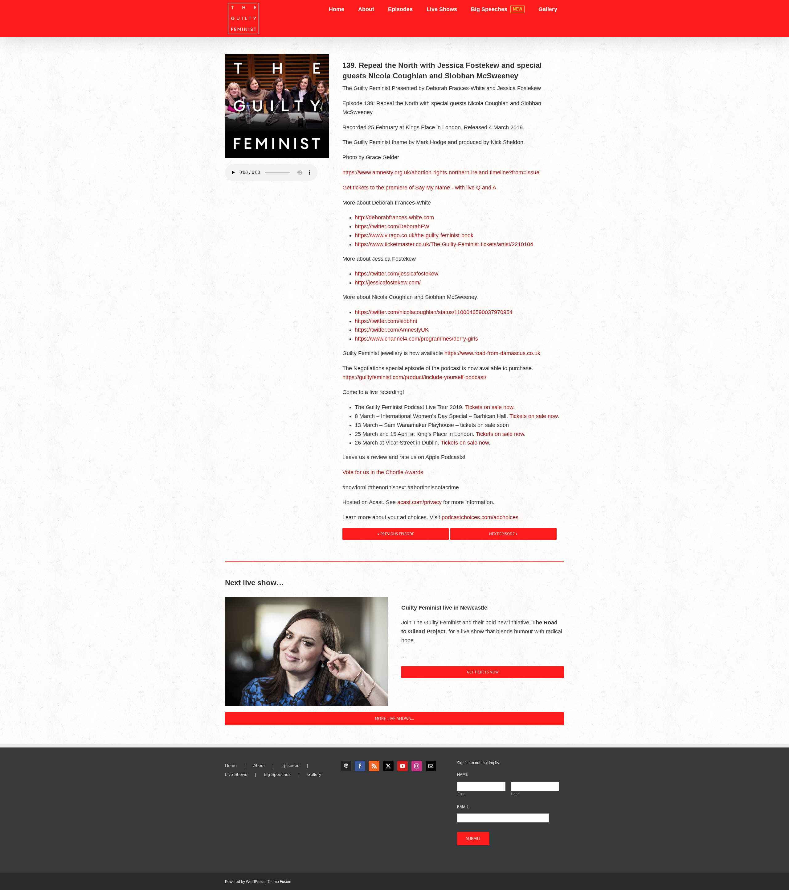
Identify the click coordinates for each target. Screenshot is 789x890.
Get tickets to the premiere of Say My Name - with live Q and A (419, 187)
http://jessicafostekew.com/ (388, 282)
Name (462, 774)
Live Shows (236, 774)
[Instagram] (416, 766)
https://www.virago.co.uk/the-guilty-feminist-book (414, 235)
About (259, 765)
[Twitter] (388, 766)
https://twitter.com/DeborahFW (392, 226)
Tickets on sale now (489, 407)
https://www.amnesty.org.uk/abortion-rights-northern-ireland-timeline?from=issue (440, 172)
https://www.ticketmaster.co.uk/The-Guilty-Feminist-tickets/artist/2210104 (444, 244)
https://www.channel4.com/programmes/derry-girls (416, 339)
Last (515, 794)
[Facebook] (360, 766)
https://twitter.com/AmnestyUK (392, 330)
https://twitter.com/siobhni (386, 321)
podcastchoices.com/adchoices (480, 517)
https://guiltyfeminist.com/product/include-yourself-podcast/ (414, 377)
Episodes (290, 765)
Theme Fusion (279, 882)
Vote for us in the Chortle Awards (382, 472)
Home (231, 765)
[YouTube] (402, 766)
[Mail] (431, 766)
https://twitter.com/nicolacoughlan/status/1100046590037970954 (434, 312)
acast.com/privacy (419, 502)
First (461, 794)
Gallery (314, 774)
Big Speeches (277, 774)
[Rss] (374, 766)
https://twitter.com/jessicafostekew (396, 274)
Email (463, 807)
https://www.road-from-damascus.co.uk (492, 353)
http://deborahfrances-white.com (394, 217)
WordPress (255, 882)
